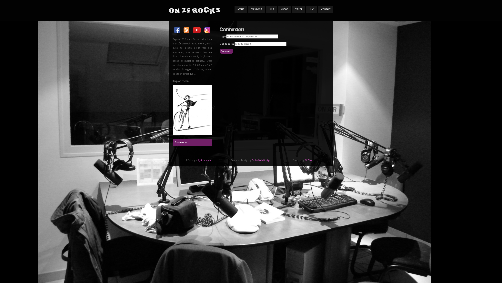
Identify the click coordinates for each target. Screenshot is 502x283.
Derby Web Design (261, 160)
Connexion (181, 142)
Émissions (256, 9)
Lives (271, 9)
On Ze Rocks (194, 10)
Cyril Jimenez (204, 160)
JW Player (309, 160)
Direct (298, 9)
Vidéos (284, 9)
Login (223, 36)
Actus (240, 9)
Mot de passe (227, 43)
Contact (325, 9)
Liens (311, 9)
